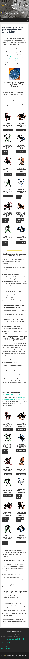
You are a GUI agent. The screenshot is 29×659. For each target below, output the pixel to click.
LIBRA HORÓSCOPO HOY (7, 191)
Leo (24, 57)
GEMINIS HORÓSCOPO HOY (7, 146)
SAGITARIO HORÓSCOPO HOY (7, 214)
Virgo (3, 59)
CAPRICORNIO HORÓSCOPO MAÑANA (21, 514)
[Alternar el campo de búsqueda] (27, 20)
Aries (7, 57)
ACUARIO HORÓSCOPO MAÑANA (7, 537)
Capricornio (5, 61)
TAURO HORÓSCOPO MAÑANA (21, 425)
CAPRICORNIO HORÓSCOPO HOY (21, 214)
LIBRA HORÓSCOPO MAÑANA (7, 490)
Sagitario (17, 59)
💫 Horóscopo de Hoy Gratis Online (14, 6)
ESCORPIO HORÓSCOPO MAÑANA (21, 490)
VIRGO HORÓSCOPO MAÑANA (21, 469)
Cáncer (20, 57)
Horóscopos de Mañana (11, 394)
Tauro (11, 57)
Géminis (16, 57)
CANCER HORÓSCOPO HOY (21, 146)
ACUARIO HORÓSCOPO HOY (7, 238)
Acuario (11, 61)
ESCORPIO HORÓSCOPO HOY (21, 191)
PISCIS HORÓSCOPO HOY (21, 238)
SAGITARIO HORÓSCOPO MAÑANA (7, 514)
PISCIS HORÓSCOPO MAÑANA (21, 537)
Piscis (16, 61)
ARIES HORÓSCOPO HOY (7, 125)
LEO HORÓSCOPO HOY (7, 170)
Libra (7, 59)
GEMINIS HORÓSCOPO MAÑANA (7, 446)
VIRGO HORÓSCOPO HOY (21, 170)
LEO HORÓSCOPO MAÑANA (7, 469)
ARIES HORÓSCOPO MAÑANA (7, 425)
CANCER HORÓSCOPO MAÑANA (21, 446)
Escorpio (11, 59)
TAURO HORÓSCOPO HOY (21, 125)
